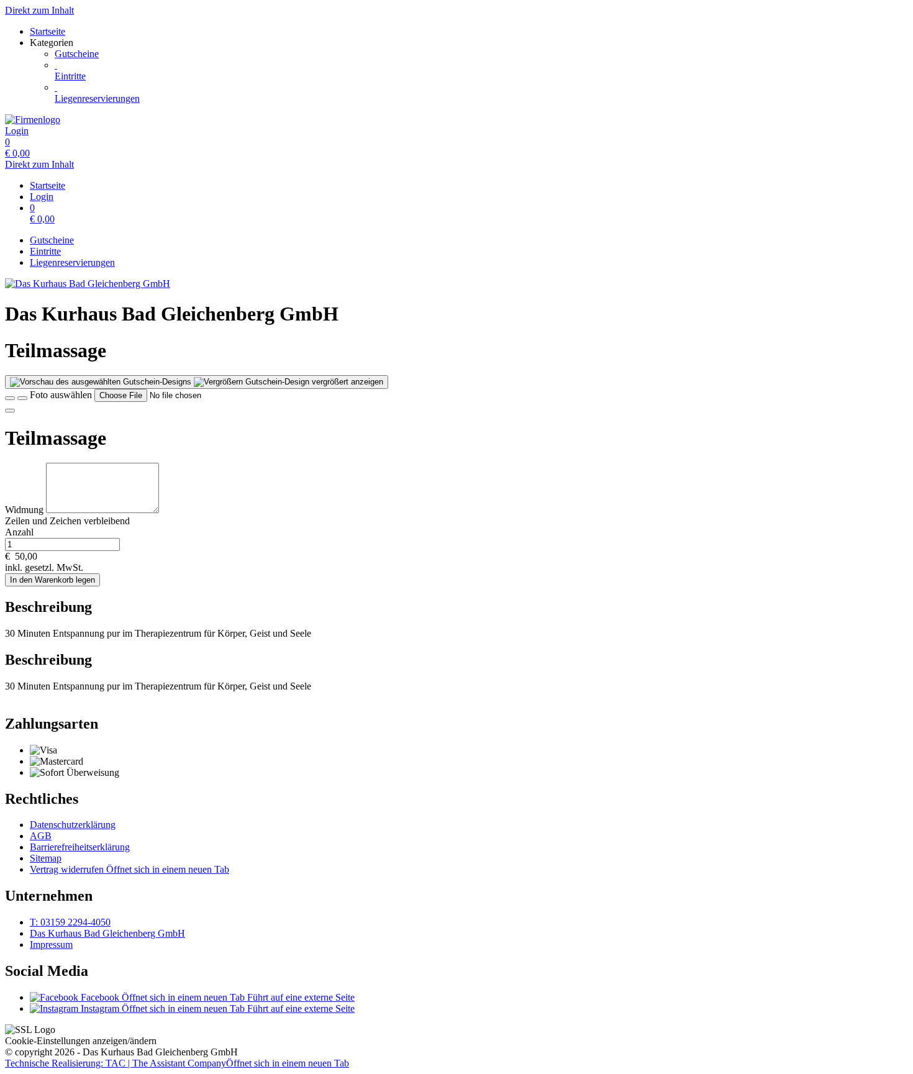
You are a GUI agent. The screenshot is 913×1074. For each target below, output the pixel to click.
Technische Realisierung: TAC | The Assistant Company (177, 1063)
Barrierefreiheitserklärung (80, 847)
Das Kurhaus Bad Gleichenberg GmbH (107, 933)
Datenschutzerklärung (73, 824)
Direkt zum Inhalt (39, 10)
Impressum (51, 944)
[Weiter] (10, 410)
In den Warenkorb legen (52, 580)
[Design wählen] (22, 398)
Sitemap (45, 858)
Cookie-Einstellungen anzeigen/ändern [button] (81, 1040)
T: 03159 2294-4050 (70, 922)
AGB (41, 836)
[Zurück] (10, 398)
